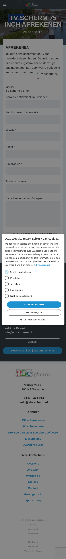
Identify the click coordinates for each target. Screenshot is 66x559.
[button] (33, 319)
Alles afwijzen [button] (34, 312)
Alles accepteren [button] (34, 304)
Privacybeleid (43, 265)
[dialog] (33, 279)
